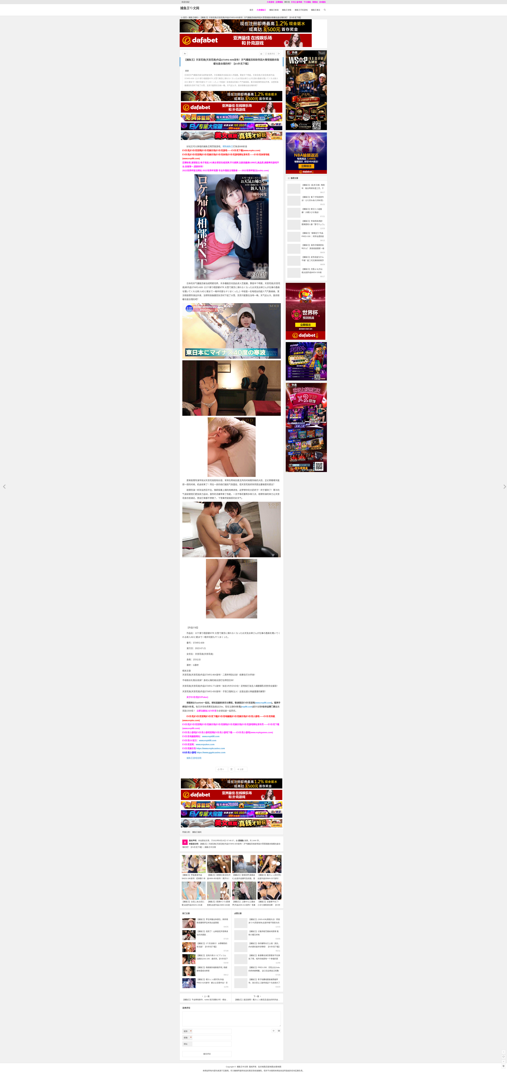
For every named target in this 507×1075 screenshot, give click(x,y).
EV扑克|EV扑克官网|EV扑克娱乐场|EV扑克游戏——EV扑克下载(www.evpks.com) (221, 150)
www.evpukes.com (205, 744)
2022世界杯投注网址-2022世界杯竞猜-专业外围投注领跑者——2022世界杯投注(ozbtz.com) (225, 170)
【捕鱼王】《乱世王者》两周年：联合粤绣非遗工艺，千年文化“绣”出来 (313, 188)
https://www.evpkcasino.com (210, 748)
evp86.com (246, 707)
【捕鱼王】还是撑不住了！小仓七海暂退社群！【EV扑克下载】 (269, 905)
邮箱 (187, 1037)
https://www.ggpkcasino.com (211, 752)
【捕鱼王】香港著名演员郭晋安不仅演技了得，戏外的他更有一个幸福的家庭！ (264, 958)
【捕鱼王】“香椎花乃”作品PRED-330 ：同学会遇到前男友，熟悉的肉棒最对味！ (313, 236)
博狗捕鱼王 (227, 146)
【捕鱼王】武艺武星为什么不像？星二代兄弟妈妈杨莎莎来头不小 (313, 260)
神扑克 (287, 2)
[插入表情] (274, 1031)
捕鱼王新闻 (274, 10)
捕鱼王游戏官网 (194, 758)
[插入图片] (279, 1031)
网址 (185, 1044)
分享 (241, 769)
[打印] (261, 54)
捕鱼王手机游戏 (301, 10)
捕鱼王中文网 (189, 8)
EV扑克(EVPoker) (199, 697)
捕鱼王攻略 (286, 10)
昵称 (187, 1031)
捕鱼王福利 (193, 17)
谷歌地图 (277, 1067)
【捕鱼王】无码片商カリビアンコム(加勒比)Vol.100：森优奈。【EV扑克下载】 (212, 958)
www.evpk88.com (210, 736)
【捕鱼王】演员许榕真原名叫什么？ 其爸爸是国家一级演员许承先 (313, 248)
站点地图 (261, 1067)
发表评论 (271, 54)
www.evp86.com (263, 703)
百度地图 (269, 1067)
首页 (251, 10)
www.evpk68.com (207, 740)
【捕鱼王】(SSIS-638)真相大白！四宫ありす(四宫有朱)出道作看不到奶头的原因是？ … (264, 922)
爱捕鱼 (241, 840)
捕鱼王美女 (315, 10)
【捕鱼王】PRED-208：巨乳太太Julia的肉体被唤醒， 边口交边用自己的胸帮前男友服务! (264, 970)
